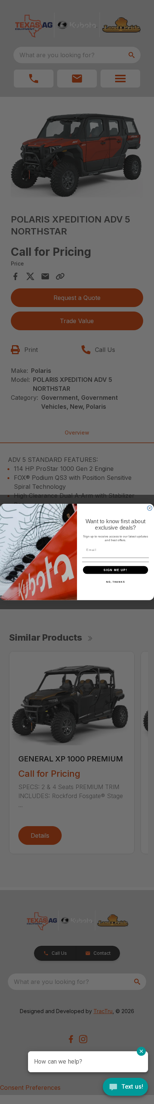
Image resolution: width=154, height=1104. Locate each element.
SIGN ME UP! (115, 569)
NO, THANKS (115, 581)
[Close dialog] (149, 508)
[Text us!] (125, 1087)
